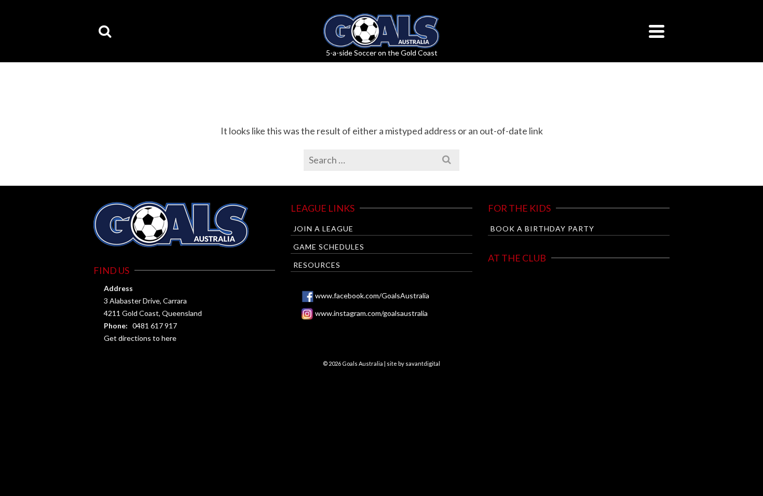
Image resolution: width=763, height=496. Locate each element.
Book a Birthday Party (542, 228)
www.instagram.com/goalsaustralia (371, 313)
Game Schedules (328, 246)
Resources (316, 264)
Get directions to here (140, 338)
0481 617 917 (154, 325)
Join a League (323, 228)
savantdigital (422, 363)
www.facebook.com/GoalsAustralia (372, 295)
